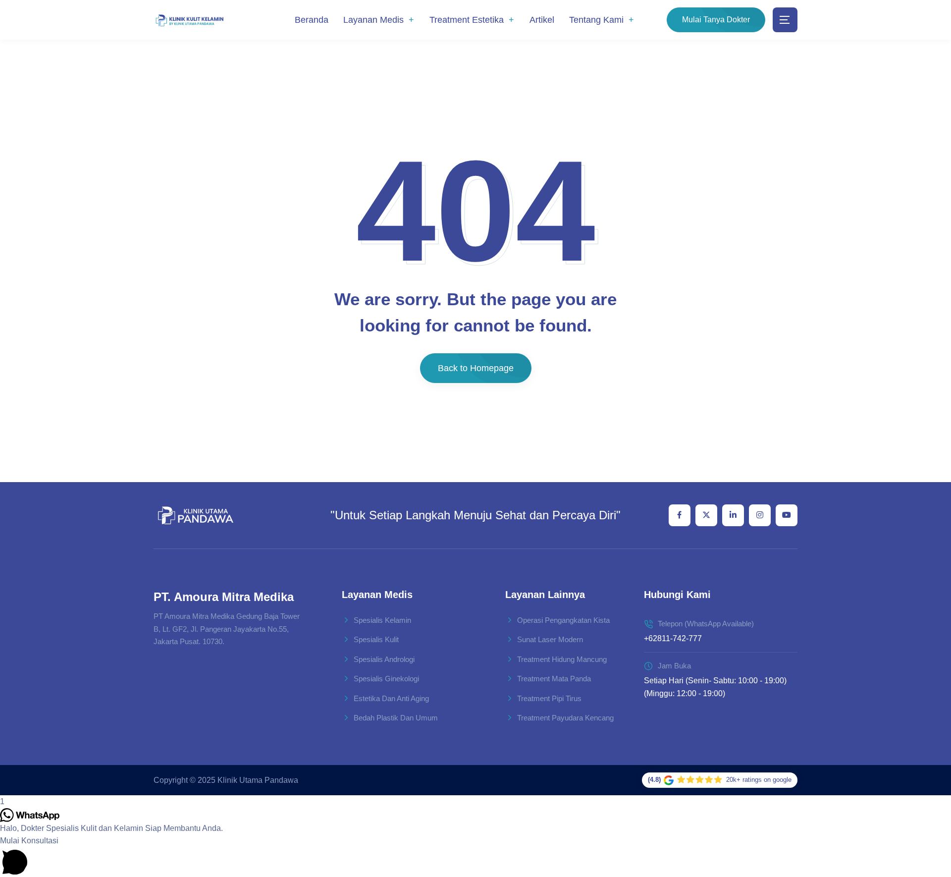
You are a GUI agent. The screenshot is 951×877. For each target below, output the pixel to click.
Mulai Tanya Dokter (716, 19)
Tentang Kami (596, 20)
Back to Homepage (476, 368)
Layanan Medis (373, 20)
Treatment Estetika (466, 20)
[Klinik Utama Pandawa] (189, 20)
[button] (475, 855)
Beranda (311, 20)
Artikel (541, 20)
